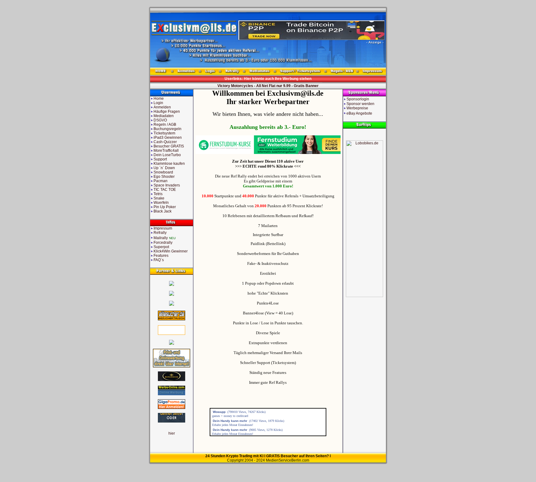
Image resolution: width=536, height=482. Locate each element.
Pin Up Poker (165, 207)
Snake (159, 198)
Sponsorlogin (357, 99)
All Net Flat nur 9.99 (273, 86)
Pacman (161, 181)
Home (159, 98)
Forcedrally (163, 242)
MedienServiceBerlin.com (287, 460)
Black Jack (163, 211)
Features (161, 255)
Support (160, 159)
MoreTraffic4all (166, 150)
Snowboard (163, 172)
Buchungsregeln (167, 129)
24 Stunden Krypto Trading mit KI (234, 456)
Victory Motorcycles (235, 86)
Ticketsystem (164, 133)
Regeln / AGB (165, 124)
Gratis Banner (306, 86)
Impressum (163, 228)
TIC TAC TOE (165, 189)
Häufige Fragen (167, 111)
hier (171, 433)
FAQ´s (159, 260)
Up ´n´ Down (164, 168)
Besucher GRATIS (169, 146)
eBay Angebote (359, 113)
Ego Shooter (164, 176)
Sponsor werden (360, 104)
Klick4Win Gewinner (171, 251)
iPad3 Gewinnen (168, 137)
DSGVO (160, 120)
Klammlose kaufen (169, 163)
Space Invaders (167, 185)
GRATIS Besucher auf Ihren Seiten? (297, 456)
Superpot (161, 247)
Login (158, 103)
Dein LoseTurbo (167, 155)
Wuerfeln (161, 202)
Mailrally (161, 238)
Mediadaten (164, 116)
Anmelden (162, 107)
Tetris (158, 194)
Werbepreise (357, 108)
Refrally (160, 232)
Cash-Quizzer (165, 142)
